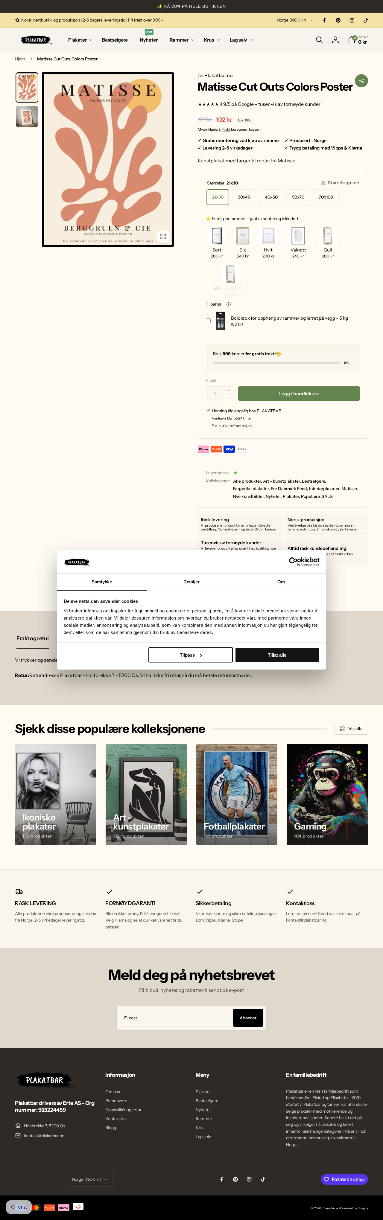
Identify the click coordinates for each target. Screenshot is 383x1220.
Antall (211, 380)
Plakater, (291, 496)
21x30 (218, 197)
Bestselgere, (314, 481)
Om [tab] (281, 581)
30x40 (244, 197)
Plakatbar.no (215, 75)
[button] (79, 40)
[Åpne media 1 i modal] (108, 159)
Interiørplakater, (325, 488)
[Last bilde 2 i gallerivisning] (27, 116)
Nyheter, (274, 496)
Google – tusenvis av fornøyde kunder (279, 104)
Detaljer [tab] (191, 581)
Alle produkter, (247, 481)
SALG (327, 496)
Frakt (226, 129)
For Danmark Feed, (289, 488)
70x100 (326, 197)
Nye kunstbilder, (249, 496)
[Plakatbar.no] (45, 1087)
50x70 (298, 197)
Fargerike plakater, (251, 488)
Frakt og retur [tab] (32, 638)
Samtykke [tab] (102, 581)
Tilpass (187, 655)
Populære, (311, 496)
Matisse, (349, 488)
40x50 (271, 197)
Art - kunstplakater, (282, 481)
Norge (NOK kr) (291, 20)
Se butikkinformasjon (232, 426)
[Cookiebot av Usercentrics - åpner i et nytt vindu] (293, 561)
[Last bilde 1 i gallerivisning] (27, 87)
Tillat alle (277, 655)
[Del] (361, 80)
